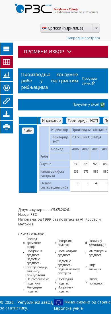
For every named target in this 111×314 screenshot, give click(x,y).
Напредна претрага (83, 37)
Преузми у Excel (86, 104)
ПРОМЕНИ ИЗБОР (44, 52)
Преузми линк (89, 81)
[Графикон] (6, 75)
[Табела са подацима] (6, 62)
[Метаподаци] (6, 88)
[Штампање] (6, 127)
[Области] (6, 49)
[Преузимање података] (6, 114)
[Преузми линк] (6, 101)
